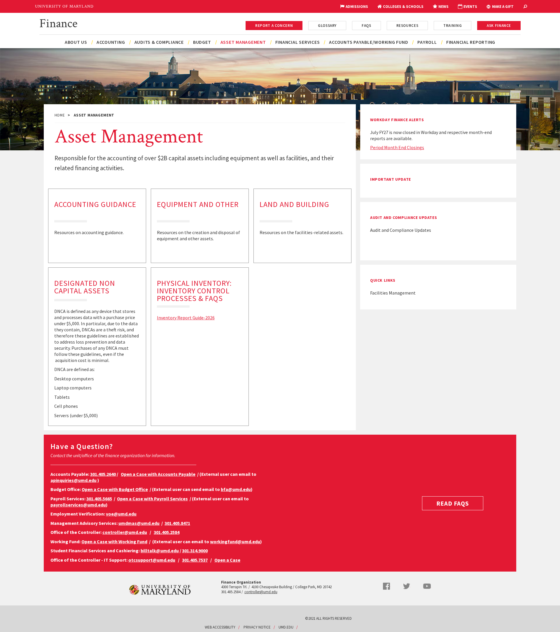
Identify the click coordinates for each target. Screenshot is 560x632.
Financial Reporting (470, 42)
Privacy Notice (257, 627)
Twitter (406, 586)
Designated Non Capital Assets (84, 286)
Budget (202, 42)
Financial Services (297, 42)
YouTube (427, 586)
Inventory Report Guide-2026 (186, 318)
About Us (76, 42)
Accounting (111, 42)
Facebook (386, 586)
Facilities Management (393, 293)
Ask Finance (499, 25)
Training (452, 25)
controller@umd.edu (260, 591)
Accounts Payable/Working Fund (368, 42)
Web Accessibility (220, 627)
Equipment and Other (198, 204)
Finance (58, 22)
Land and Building (294, 204)
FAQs (366, 25)
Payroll (427, 42)
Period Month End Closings (397, 147)
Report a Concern (274, 25)
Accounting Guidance (95, 204)
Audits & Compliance (159, 42)
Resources (407, 25)
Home (60, 115)
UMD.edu (286, 627)
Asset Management (243, 42)
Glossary (327, 25)
